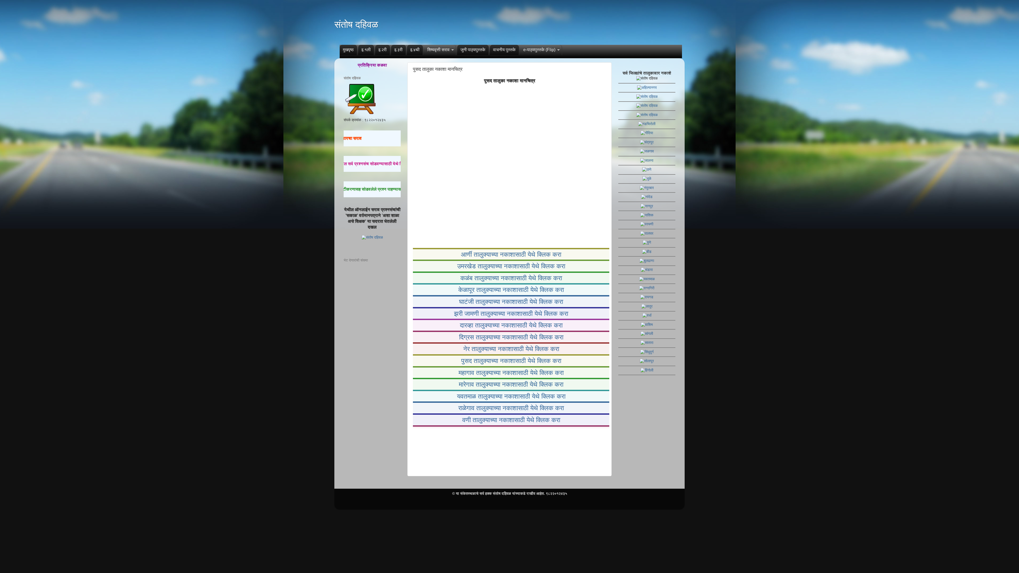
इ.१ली (366, 49)
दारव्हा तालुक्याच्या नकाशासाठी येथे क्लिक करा (511, 325)
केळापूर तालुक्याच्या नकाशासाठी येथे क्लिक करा (511, 289)
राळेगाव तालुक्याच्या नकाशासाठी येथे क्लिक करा (511, 408)
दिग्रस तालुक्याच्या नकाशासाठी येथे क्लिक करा (511, 337)
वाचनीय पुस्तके (504, 49)
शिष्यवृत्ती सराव (438, 49)
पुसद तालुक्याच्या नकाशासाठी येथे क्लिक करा (511, 360)
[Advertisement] (509, 451)
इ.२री (382, 49)
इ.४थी (415, 49)
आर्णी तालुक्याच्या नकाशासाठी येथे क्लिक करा (511, 254)
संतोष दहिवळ (356, 24)
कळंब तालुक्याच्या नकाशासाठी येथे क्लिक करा (511, 278)
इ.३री (398, 49)
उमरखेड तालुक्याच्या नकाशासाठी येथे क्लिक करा (511, 266)
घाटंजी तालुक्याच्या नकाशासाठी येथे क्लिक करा (511, 301)
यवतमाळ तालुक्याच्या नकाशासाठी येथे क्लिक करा (511, 396)
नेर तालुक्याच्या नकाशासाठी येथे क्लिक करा (511, 348)
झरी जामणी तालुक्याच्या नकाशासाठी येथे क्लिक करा (511, 313)
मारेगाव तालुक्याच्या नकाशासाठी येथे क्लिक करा (511, 384)
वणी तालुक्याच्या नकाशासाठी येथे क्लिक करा (511, 419)
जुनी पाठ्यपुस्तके (472, 49)
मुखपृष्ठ (348, 49)
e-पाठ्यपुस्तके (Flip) (539, 49)
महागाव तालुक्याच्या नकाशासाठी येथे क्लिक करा (511, 372)
